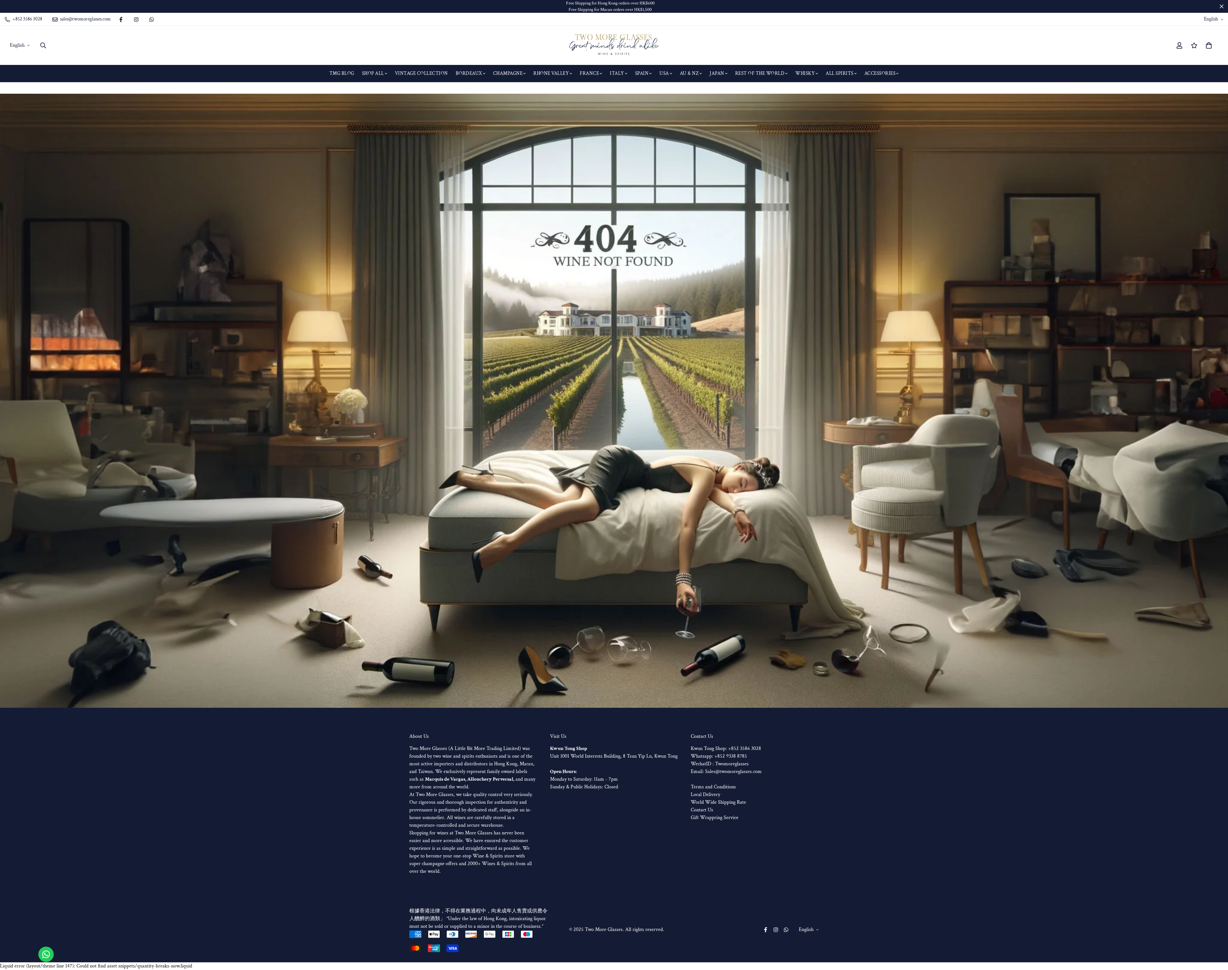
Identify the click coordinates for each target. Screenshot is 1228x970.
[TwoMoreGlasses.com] (614, 45)
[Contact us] (46, 954)
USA (664, 73)
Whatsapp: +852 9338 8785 (719, 756)
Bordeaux (469, 73)
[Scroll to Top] (1215, 935)
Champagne (508, 73)
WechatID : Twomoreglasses (720, 764)
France (589, 73)
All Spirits (840, 73)
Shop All (373, 73)
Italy (617, 73)
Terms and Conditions (713, 787)
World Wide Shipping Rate (718, 802)
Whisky (805, 73)
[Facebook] (121, 19)
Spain (642, 73)
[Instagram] (136, 19)
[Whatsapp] (151, 19)
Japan (717, 73)
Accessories (880, 73)
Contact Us (702, 810)
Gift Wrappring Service (714, 817)
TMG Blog (341, 73)
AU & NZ (689, 73)
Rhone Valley (551, 73)
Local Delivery (705, 794)
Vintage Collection (421, 73)
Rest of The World (760, 73)
